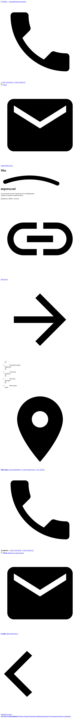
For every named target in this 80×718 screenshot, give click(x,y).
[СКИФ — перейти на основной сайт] (13, 1)
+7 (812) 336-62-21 (19, 82)
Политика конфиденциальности (39, 716)
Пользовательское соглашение (61, 716)
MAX (5, 85)
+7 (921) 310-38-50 (7, 82)
